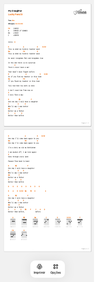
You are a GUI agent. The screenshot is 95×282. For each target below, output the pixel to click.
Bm (13, 20)
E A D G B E (19, 23)
